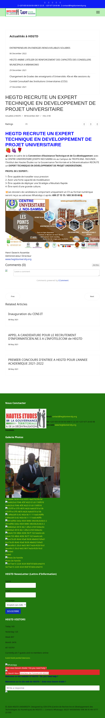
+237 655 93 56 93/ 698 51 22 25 (31, 5)
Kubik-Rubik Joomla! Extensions (17, 658)
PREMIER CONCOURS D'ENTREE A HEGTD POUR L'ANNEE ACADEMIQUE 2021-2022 (48, 361)
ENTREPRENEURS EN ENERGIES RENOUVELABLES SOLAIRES (40, 50)
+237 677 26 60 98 (53, 5)
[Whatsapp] (60, 2)
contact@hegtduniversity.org (74, 5)
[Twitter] (48, 2)
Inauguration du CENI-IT (25, 314)
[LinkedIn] (97, 124)
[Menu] (98, 12)
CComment (63, 280)
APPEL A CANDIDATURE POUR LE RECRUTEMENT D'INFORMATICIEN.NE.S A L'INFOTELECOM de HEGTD (45, 337)
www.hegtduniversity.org (18, 259)
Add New (96, 265)
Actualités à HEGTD (13, 116)
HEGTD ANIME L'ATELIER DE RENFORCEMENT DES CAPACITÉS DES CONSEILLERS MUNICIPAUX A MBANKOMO (50, 64)
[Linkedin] (56, 2)
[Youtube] (52, 2)
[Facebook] (44, 2)
